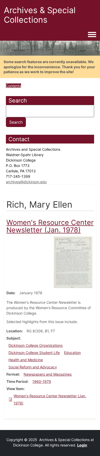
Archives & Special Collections (40, 15)
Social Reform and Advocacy (32, 367)
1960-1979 (41, 381)
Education (72, 352)
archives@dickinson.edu (26, 182)
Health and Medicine (25, 360)
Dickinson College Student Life (34, 352)
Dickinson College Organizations (35, 345)
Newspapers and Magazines (48, 374)
